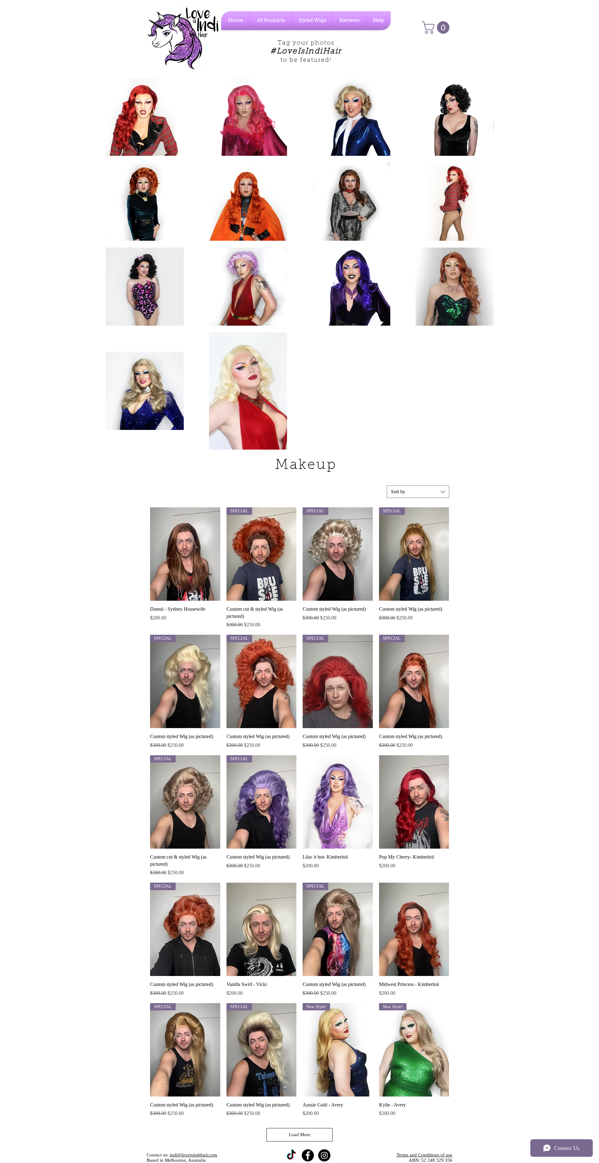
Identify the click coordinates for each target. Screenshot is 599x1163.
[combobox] (418, 491)
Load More (299, 1134)
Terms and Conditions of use (424, 1154)
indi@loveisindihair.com (193, 1154)
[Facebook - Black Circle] (308, 1155)
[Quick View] (185, 554)
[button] (437, 27)
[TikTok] (291, 1155)
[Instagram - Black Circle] (324, 1155)
